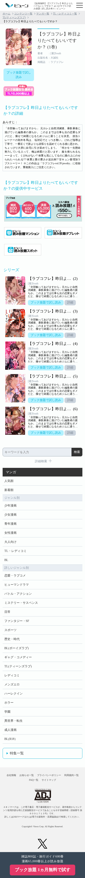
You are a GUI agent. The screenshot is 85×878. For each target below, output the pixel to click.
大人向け (10, 541)
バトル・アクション (18, 593)
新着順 (9, 490)
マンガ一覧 (42, 13)
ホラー (9, 702)
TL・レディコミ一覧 (65, 13)
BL (6, 560)
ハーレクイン (13, 693)
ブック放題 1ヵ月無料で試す (42, 869)
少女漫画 (10, 514)
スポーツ (10, 630)
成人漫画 (10, 729)
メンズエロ (12, 684)
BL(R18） (10, 739)
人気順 (9, 481)
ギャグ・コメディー (18, 657)
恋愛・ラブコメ (15, 575)
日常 (7, 611)
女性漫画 (10, 532)
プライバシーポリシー (49, 775)
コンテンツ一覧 (23, 13)
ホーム (6, 13)
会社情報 (11, 775)
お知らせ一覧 (26, 775)
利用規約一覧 (71, 775)
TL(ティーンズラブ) (14, 17)
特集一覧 (17, 753)
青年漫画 (10, 523)
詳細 (70, 302)
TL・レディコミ (15, 551)
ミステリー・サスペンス (21, 602)
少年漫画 (10, 505)
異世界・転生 (13, 720)
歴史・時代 (12, 639)
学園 (7, 711)
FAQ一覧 (33, 780)
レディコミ (12, 675)
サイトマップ (49, 780)
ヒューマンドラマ (16, 584)
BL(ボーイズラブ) (16, 648)
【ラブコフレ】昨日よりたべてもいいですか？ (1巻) (59, 40)
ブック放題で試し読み (19, 75)
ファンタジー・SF (16, 621)
